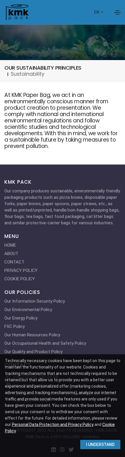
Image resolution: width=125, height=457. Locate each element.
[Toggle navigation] (117, 12)
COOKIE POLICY (19, 278)
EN (97, 12)
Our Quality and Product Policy (33, 351)
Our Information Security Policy (34, 301)
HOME (10, 245)
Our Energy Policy (21, 318)
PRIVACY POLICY (21, 270)
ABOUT (11, 253)
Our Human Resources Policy (32, 334)
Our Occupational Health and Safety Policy (45, 343)
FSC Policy (14, 326)
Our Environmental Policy (28, 309)
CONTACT (14, 262)
